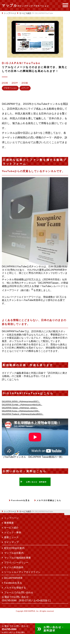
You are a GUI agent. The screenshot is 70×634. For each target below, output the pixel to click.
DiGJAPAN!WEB (13, 578)
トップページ (10, 511)
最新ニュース (11, 537)
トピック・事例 (12, 532)
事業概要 (9, 523)
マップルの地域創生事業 (17, 558)
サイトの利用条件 (14, 567)
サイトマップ (11, 542)
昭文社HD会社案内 (14, 548)
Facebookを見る (20, 500)
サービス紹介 (25, 511)
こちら (15, 379)
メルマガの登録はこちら (49, 500)
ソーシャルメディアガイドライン (22, 572)
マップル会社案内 (14, 553)
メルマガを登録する (15, 587)
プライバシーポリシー (16, 562)
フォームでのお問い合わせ (18, 592)
